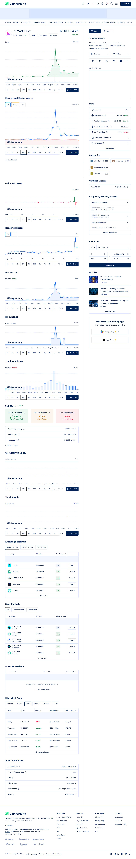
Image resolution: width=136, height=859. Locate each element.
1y (45, 90)
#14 (106, 173)
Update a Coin (81, 828)
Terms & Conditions (53, 854)
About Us (28, 821)
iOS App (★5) (62, 821)
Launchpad (61, 835)
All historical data (42, 752)
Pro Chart (60, 824)
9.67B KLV (124, 126)
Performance (40, 22)
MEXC (39, 829)
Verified (20, 406)
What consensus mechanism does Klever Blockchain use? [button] (102, 209)
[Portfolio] (97, 4)
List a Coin (80, 824)
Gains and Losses (56, 22)
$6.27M (119, 115)
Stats (17, 22)
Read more (104, 48)
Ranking (70, 22)
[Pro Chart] (88, 4)
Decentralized (27, 547)
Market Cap (82, 22)
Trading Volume (110, 22)
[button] (99, 161)
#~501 (106, 167)
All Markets (42, 658)
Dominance (95, 22)
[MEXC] (9, 839)
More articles (110, 311)
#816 (20, 35)
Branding (99, 828)
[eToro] (24, 844)
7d (29, 90)
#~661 (127, 161)
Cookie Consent (31, 854)
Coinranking (18, 3)
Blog (97, 831)
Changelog (99, 821)
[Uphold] (38, 844)
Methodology (100, 824)
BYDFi (7, 832)
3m (40, 90)
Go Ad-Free (12, 160)
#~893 (105, 161)
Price (9, 22)
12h (18, 90)
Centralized (41, 547)
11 (127, 143)
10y (59, 90)
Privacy (41, 854)
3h (12, 90)
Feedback (118, 821)
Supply (122, 22)
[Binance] (24, 839)
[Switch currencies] (110, 256)
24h (23, 90)
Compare (43, 35)
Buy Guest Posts (82, 821)
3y (50, 90)
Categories (27, 22)
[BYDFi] (9, 844)
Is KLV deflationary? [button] (98, 223)
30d (34, 90)
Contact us (119, 817)
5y (54, 90)
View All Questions (110, 233)
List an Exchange (82, 831)
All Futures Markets (42, 690)
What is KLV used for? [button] (99, 203)
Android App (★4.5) (64, 817)
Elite (58, 828)
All (8, 610)
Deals (59, 839)
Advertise (79, 817)
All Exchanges (12, 547)
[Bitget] (38, 839)
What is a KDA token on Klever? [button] (103, 228)
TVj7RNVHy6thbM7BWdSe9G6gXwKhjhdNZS (120, 187)
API (58, 831)
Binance (45, 829)
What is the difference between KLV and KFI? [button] (100, 216)
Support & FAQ (120, 824)
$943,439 (117, 121)
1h (7, 90)
